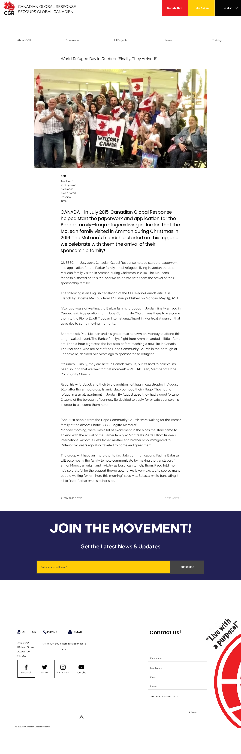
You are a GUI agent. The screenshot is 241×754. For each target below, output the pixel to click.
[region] (26, 668)
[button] (24, 40)
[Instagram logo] (63, 667)
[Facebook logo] (26, 667)
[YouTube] (81, 667)
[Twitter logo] (44, 667)
